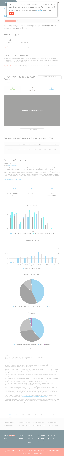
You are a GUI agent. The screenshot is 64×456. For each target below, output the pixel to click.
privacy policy (39, 10)
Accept (11, 13)
